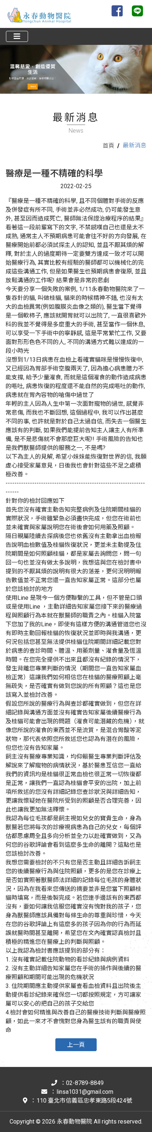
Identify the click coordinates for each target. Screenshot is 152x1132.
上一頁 (76, 1044)
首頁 (108, 145)
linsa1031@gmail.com (84, 1091)
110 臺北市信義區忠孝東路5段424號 (84, 1100)
